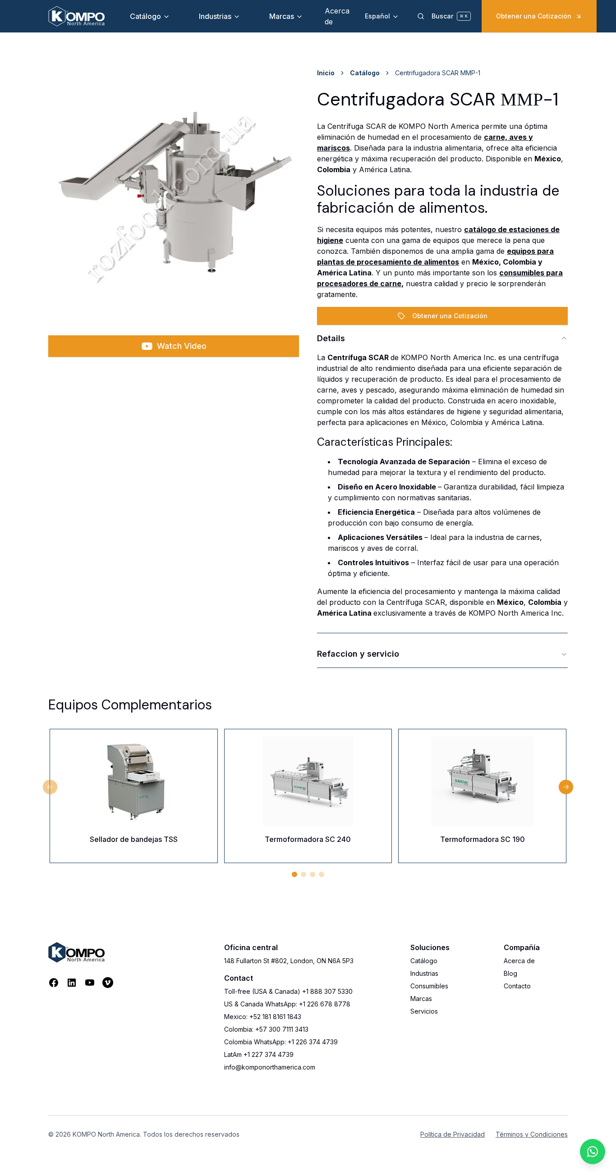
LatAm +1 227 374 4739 (259, 1054)
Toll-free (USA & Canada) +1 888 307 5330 (288, 991)
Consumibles (429, 986)
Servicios (424, 1011)
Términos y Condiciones (532, 1134)
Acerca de (519, 961)
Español (377, 16)
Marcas (281, 16)
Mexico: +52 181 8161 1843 (262, 1016)
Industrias (215, 16)
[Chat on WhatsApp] (592, 1151)
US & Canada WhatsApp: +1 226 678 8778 (287, 1004)
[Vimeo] (107, 982)
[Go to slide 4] (321, 874)
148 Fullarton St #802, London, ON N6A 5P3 (289, 961)
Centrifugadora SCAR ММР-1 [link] (437, 73)
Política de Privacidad (452, 1134)
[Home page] (76, 16)
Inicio (326, 73)
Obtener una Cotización (533, 16)
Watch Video (182, 346)
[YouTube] (89, 982)
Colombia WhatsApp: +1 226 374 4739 (281, 1042)
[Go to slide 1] (294, 874)
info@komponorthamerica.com (269, 1067)
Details (331, 338)
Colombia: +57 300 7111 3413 (266, 1029)
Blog (510, 973)
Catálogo (145, 16)
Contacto (517, 986)
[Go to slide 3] (312, 874)
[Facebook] (53, 982)
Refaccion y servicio (358, 653)
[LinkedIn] (71, 982)
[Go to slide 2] (303, 874)
